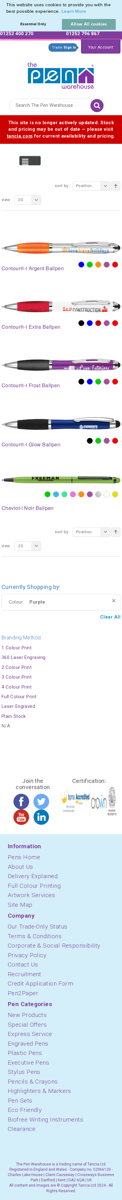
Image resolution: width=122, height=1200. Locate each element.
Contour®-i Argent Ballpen (33, 268)
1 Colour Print (17, 648)
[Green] (90, 264)
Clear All (110, 617)
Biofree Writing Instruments (45, 1119)
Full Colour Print (19, 696)
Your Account (100, 47)
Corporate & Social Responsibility (54, 945)
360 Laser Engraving (24, 657)
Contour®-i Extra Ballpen (31, 326)
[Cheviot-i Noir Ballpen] (61, 479)
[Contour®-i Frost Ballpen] (61, 364)
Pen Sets (20, 1100)
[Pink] (73, 494)
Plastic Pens (25, 1052)
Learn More (74, 11)
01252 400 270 (16, 33)
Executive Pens (28, 1062)
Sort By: (62, 185)
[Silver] (98, 494)
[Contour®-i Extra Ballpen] (61, 305)
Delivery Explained (33, 876)
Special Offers (27, 1024)
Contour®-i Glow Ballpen (31, 444)
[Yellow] (115, 494)
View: (6, 199)
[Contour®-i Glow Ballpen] (61, 423)
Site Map (20, 904)
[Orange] (98, 264)
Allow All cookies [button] (89, 24)
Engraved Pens (28, 1043)
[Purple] (107, 264)
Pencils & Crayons (33, 1081)
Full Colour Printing (34, 885)
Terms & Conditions (35, 936)
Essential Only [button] (33, 24)
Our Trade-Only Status (37, 926)
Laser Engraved (18, 706)
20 (20, 199)
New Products (27, 1015)
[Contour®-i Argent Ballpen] (61, 247)
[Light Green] (64, 494)
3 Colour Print (17, 677)
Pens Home (24, 857)
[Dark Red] (98, 323)
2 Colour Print (17, 667)
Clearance (21, 1128)
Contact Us (23, 964)
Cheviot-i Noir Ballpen (28, 507)
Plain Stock (14, 716)
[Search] (97, 105)
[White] (107, 494)
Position (84, 185)
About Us (20, 866)
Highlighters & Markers (39, 1090)
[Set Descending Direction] (115, 186)
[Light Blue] (56, 494)
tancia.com (20, 136)
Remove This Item (113, 600)
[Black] (81, 323)
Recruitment (24, 974)
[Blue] (81, 264)
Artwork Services (31, 895)
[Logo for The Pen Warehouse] (61, 74)
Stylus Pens (24, 1071)
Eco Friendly (25, 1109)
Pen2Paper (23, 993)
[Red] (115, 264)
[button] (88, 12)
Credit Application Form (40, 983)
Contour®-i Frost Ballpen (31, 385)
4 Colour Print (17, 687)
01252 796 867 (82, 33)
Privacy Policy (27, 955)
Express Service (30, 1034)
